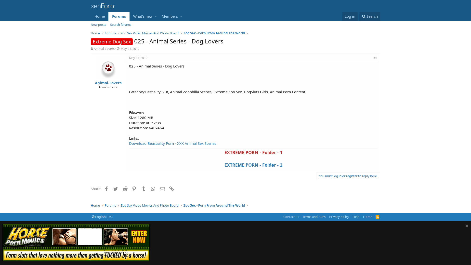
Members (170, 16)
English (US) (103, 216)
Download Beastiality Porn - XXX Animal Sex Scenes (172, 143)
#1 (376, 58)
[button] (156, 16)
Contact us (291, 216)
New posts (98, 24)
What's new (143, 16)
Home (99, 16)
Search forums (120, 24)
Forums (119, 16)
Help (356, 216)
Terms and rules (314, 216)
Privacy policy (339, 216)
